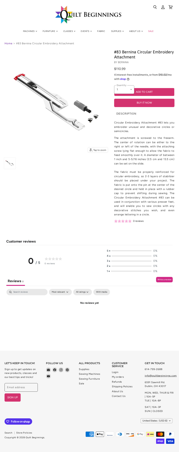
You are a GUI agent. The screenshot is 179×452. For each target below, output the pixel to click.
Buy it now (144, 102)
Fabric (101, 31)
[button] (132, 250)
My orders (118, 376)
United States (154, 420)
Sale (150, 31)
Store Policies (24, 432)
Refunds (117, 381)
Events (85, 31)
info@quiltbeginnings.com (161, 375)
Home (8, 43)
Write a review (164, 279)
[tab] (126, 114)
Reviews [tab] (16, 281)
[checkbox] (101, 292)
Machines (29, 31)
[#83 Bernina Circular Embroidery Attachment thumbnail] (9, 163)
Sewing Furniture (89, 378)
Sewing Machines (89, 373)
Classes (68, 31)
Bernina (123, 62)
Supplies (116, 31)
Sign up (12, 397)
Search (8, 432)
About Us (135, 31)
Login (115, 372)
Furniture (49, 31)
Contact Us (119, 396)
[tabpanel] (89, 315)
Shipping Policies (122, 386)
